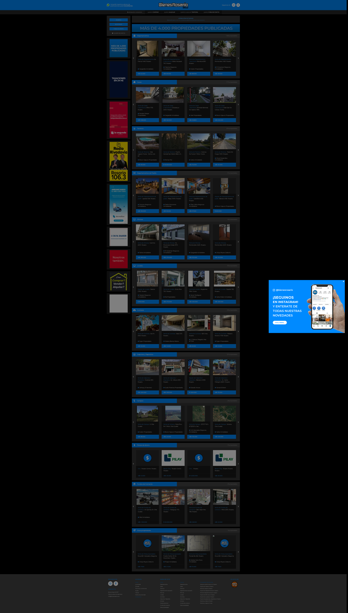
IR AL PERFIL (279, 322)
